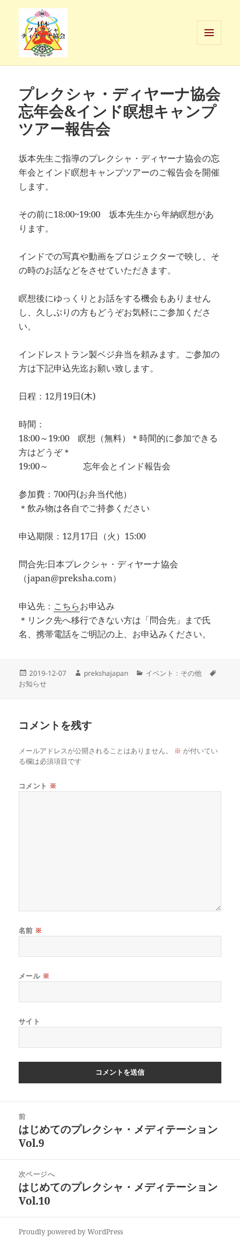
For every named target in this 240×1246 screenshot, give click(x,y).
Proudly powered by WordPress (71, 1232)
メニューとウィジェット (209, 44)
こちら (67, 606)
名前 (31, 930)
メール (34, 976)
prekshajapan (106, 673)
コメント (38, 786)
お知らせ (33, 684)
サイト (29, 1021)
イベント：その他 (174, 673)
